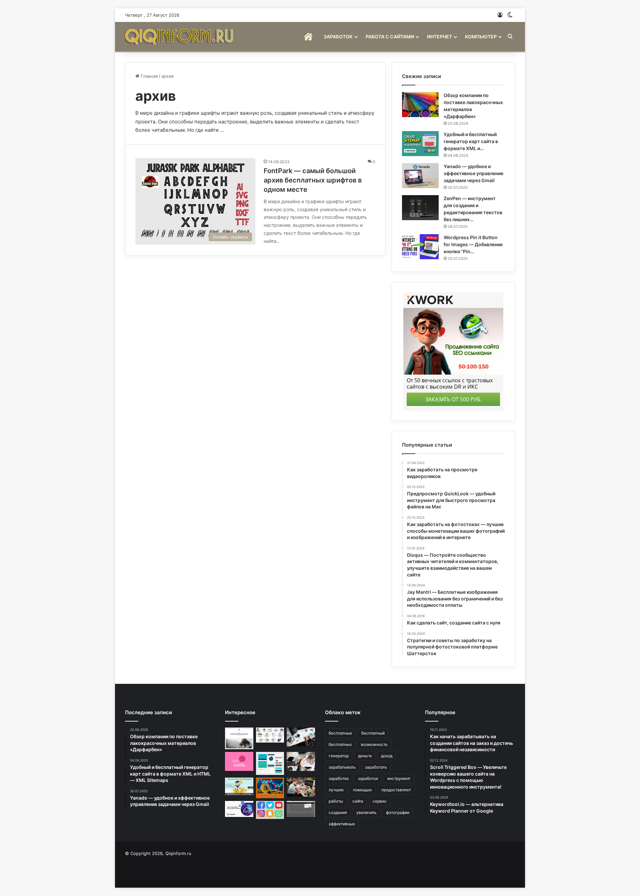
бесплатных (340, 744)
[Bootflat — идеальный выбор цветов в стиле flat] (270, 763)
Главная (148, 76)
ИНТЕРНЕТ (439, 36)
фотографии (397, 812)
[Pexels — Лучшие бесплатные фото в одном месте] (301, 737)
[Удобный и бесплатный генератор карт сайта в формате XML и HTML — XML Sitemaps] (420, 143)
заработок (368, 778)
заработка (339, 778)
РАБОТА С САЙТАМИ (390, 36)
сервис (380, 801)
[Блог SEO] (180, 36)
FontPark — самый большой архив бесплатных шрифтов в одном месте (313, 180)
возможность (374, 744)
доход (386, 755)
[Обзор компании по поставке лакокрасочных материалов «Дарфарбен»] (420, 104)
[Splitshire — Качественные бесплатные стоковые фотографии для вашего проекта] (239, 738)
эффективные (342, 823)
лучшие (336, 789)
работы (336, 801)
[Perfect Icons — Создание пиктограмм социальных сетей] (270, 810)
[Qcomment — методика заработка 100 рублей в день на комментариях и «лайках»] (301, 809)
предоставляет (396, 789)
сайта (357, 801)
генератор (339, 755)
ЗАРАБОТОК (338, 36)
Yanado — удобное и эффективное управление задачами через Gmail (473, 173)
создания (338, 812)
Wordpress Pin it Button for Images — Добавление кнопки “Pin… (473, 244)
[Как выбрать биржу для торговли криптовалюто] (270, 788)
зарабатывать (342, 767)
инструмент (398, 778)
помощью (362, 789)
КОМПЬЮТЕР (481, 36)
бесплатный (373, 733)
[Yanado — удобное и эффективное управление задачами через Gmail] (420, 175)
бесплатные (340, 733)
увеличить (366, 812)
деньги (365, 755)
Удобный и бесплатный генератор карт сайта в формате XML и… (471, 141)
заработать (376, 767)
